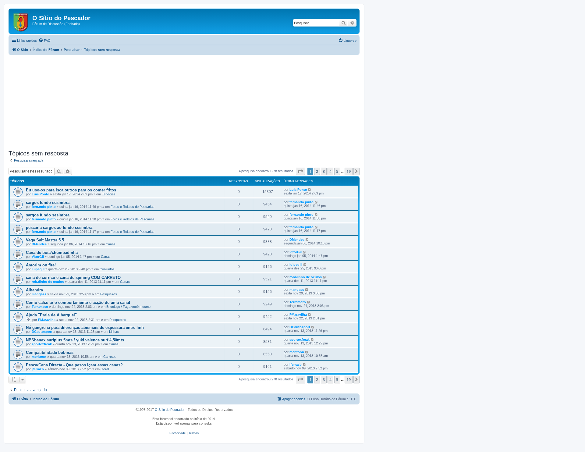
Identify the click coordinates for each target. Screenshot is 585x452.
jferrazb (38, 369)
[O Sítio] (21, 21)
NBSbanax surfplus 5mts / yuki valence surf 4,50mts (75, 340)
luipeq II (38, 269)
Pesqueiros (108, 294)
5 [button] (337, 171)
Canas (110, 244)
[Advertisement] (191, 102)
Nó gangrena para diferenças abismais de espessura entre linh (85, 327)
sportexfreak (42, 344)
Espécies (108, 194)
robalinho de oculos (48, 281)
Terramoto (40, 306)
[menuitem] (44, 40)
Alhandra (34, 290)
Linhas (114, 331)
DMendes (39, 244)
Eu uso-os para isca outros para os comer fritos (71, 190)
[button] (300, 171)
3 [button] (324, 171)
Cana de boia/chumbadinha (52, 252)
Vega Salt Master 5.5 (45, 240)
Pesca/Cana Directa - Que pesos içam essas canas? (74, 365)
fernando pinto (44, 206)
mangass (39, 294)
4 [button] (330, 171)
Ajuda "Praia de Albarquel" (51, 315)
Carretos (109, 356)
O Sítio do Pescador (170, 409)
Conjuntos (107, 269)
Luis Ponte (40, 194)
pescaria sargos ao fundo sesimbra (59, 227)
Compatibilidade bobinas (49, 352)
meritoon (39, 356)
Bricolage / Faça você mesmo (128, 306)
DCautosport (42, 331)
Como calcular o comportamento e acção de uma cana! (78, 302)
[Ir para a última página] (310, 189)
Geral (105, 369)
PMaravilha (46, 320)
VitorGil (38, 256)
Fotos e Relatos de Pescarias (132, 206)
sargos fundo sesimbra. (48, 202)
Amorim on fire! (41, 265)
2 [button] (317, 171)
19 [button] (348, 171)
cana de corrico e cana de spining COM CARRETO (73, 277)
